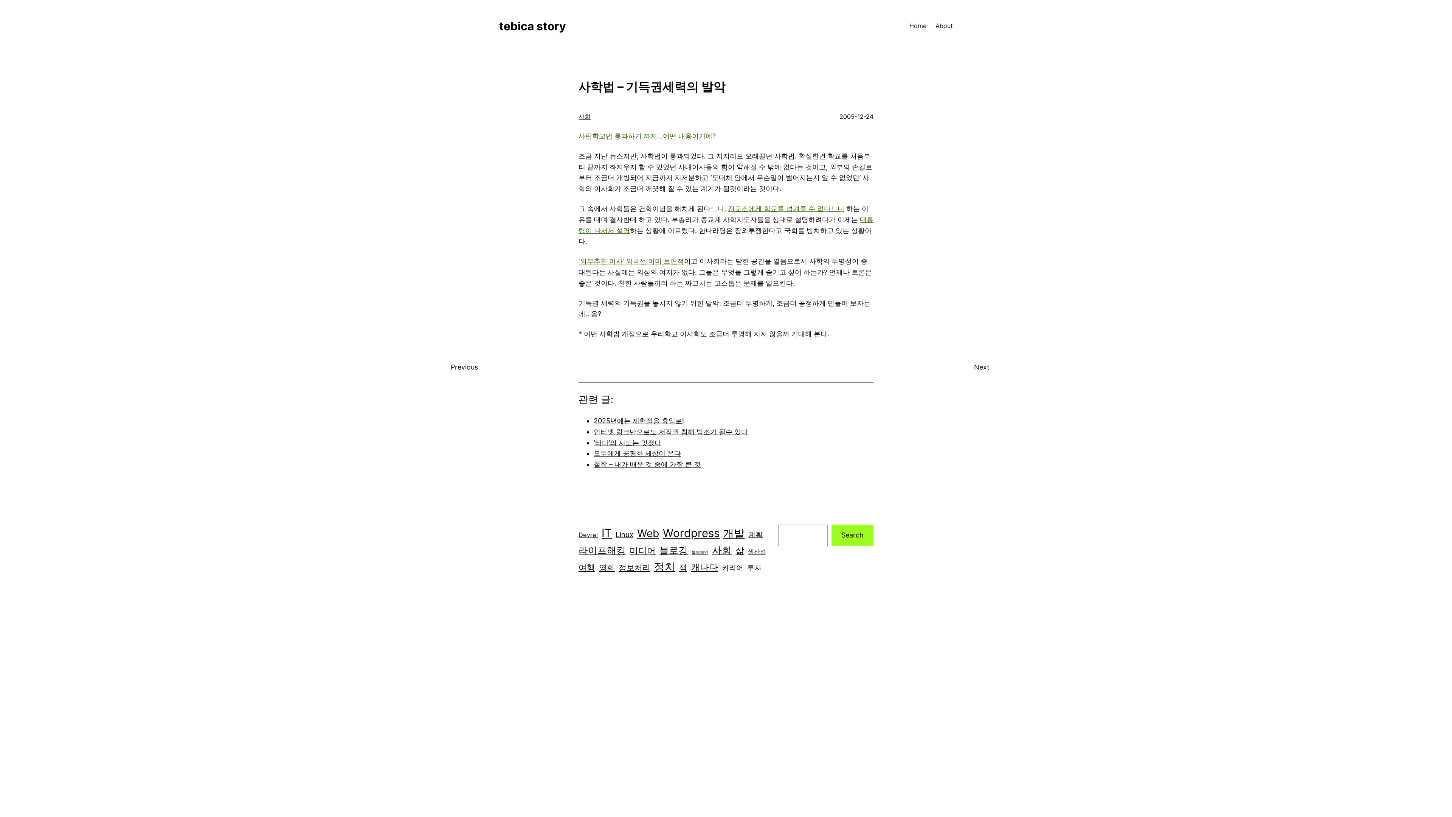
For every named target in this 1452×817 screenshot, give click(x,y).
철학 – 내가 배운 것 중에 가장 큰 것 (647, 464)
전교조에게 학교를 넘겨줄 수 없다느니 (786, 209)
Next (982, 367)
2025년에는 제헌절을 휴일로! (639, 421)
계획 (755, 534)
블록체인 (700, 552)
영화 (607, 567)
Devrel (588, 535)
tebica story (532, 26)
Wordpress (691, 533)
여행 (587, 567)
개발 (734, 533)
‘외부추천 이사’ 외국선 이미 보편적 (631, 261)
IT (607, 533)
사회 (585, 116)
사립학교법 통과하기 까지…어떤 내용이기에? (647, 136)
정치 (664, 566)
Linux (624, 534)
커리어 (732, 568)
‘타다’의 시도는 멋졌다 (627, 443)
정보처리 (634, 567)
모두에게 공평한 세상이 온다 (637, 453)
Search (852, 535)
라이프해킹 (602, 550)
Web (648, 533)
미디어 (643, 550)
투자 (754, 568)
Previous (464, 367)
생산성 (757, 551)
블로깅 (673, 550)
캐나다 (704, 567)
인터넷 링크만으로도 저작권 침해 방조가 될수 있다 (671, 432)
